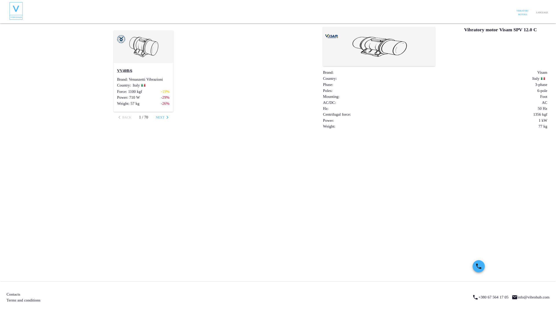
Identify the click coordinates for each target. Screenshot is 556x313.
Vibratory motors (522, 13)
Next (160, 117)
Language (542, 12)
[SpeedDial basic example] (479, 266)
